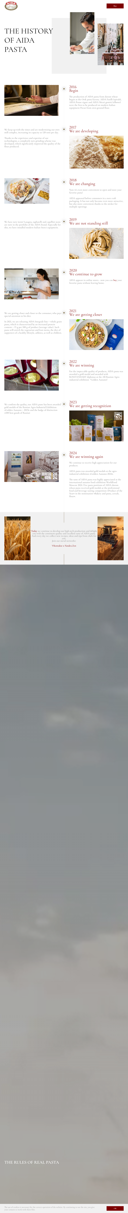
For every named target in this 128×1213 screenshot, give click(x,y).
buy (115, 280)
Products (56, 6)
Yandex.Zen (70, 545)
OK (115, 1208)
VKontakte (57, 545)
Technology (45, 6)
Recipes (65, 6)
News (73, 6)
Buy (115, 6)
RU (99, 6)
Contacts (82, 6)
